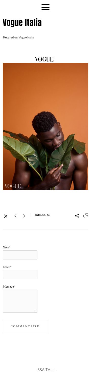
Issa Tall (45, 369)
